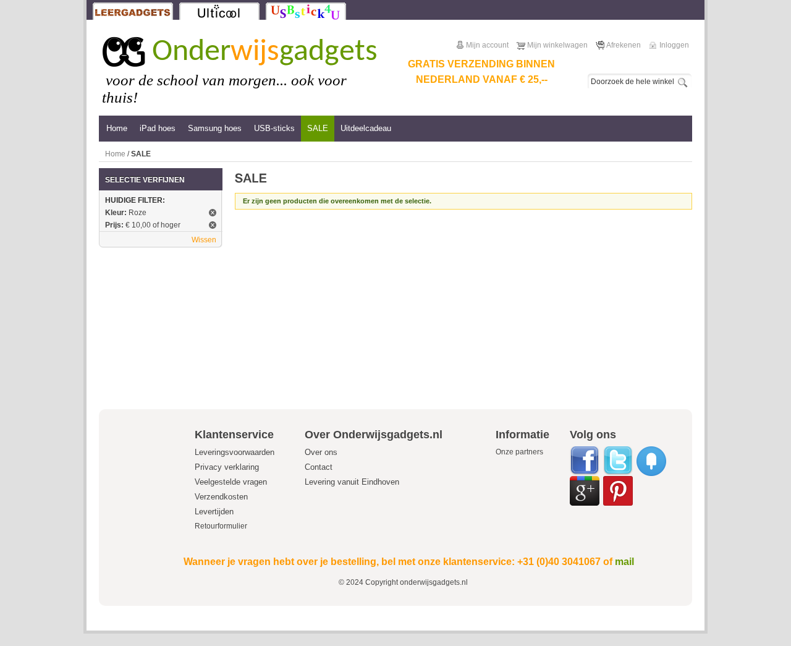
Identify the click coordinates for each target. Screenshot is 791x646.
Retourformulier (221, 526)
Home (115, 154)
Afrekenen (623, 45)
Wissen (204, 240)
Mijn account (487, 45)
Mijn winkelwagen (557, 45)
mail (624, 561)
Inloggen (674, 45)
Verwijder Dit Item (212, 212)
